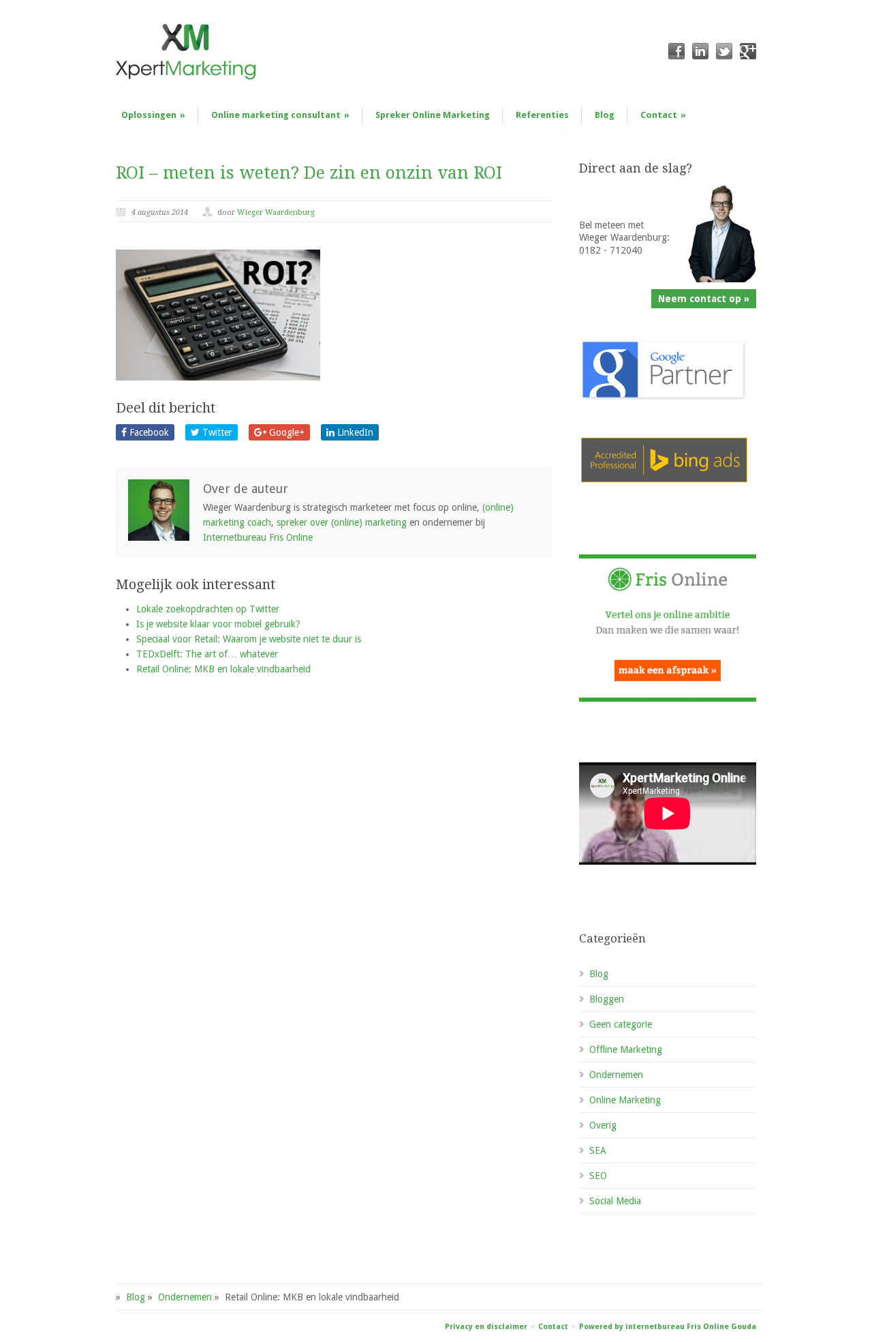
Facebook (148, 432)
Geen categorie (620, 1024)
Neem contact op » (703, 298)
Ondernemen (616, 1074)
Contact (663, 115)
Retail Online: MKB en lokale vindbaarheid (223, 668)
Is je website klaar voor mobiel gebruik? (218, 623)
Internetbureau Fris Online (258, 537)
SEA (597, 1150)
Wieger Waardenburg (276, 212)
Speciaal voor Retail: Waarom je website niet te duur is (248, 638)
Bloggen (606, 999)
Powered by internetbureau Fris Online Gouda (667, 1326)
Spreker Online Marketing (432, 115)
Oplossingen (153, 115)
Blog (604, 115)
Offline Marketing (625, 1049)
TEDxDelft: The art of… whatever (207, 653)
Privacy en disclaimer (486, 1326)
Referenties (542, 115)
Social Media (615, 1200)
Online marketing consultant (280, 115)
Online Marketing (625, 1099)
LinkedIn (353, 432)
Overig (603, 1125)
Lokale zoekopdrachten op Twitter (207, 608)
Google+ (285, 432)
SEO (598, 1175)
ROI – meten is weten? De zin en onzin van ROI (309, 173)
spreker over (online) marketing (342, 522)
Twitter (216, 432)
